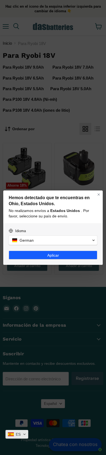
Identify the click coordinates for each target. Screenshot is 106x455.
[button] (16, 434)
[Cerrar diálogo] (99, 195)
